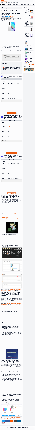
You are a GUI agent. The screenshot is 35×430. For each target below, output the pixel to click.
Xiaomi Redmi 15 (29, 52)
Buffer (15, 420)
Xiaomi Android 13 (21, 4)
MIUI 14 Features (15, 4)
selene (9, 85)
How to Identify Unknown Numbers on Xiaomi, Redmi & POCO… (27, 17)
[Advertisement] (11, 39)
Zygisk (28, 4)
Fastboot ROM (3, 52)
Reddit (12, 420)
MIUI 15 (6, 4)
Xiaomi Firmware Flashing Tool (13, 213)
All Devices (31, 64)
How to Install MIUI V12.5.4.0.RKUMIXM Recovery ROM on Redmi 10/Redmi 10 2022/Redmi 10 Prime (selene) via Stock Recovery (11, 68)
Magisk (25, 4)
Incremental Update (15, 52)
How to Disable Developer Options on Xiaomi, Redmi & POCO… (27, 23)
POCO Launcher (32, 4)
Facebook (7, 420)
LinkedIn (19, 420)
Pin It (3, 422)
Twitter (3, 420)
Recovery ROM (8, 52)
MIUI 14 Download (10, 4)
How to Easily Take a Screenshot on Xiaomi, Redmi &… (27, 35)
